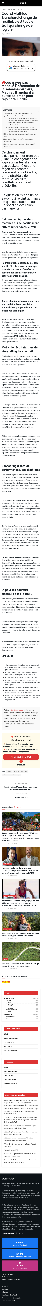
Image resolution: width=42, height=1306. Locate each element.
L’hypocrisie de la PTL (11, 1150)
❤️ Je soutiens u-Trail (21, 757)
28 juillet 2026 (6, 34)
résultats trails (9, 896)
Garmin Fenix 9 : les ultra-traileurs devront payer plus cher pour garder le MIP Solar (20, 1127)
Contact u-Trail (7, 1274)
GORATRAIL (10, 1004)
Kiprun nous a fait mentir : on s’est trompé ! (21, 677)
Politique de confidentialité (11, 1298)
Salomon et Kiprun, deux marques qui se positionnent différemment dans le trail (18, 114)
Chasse (10, 1005)
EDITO (5, 959)
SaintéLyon (8, 1046)
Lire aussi (7, 147)
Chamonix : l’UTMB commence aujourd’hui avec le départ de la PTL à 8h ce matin (20, 1161)
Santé (9, 1011)
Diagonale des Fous (11, 1038)
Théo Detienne (9, 1075)
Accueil (4, 10)
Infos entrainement (11, 1009)
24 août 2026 (13, 843)
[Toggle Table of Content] (35, 110)
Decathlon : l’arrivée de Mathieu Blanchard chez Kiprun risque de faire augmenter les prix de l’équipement (22, 697)
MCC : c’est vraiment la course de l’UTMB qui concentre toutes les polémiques (20, 964)
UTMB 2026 (6, 982)
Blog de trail (11, 10)
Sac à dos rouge (17, 710)
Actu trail (5, 1286)
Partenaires (6, 1277)
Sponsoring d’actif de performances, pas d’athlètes (18, 140)
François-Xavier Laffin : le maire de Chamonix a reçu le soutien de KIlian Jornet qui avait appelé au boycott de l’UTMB (20, 870)
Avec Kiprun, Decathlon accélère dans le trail (21, 687)
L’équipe (5, 1292)
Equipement (8, 1014)
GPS (7, 1018)
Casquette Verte (10, 1080)
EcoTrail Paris (9, 1042)
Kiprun (9, 772)
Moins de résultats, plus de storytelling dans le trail (20, 135)
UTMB (6, 1034)
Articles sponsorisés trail (11, 1279)
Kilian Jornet (8, 1067)
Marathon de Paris (10, 1050)
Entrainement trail (8, 1301)
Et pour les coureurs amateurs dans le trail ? (19, 144)
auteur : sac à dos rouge (11, 775)
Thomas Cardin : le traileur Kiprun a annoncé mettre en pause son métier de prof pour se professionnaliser (22, 667)
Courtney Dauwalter (11, 1084)
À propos (5, 1289)
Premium (10, 1008)
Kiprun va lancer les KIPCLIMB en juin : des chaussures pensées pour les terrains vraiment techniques (22, 682)
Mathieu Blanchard (20, 772)
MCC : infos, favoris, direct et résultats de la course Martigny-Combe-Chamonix (20, 934)
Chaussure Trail (10, 1016)
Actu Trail (19, 10)
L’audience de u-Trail (9, 1295)
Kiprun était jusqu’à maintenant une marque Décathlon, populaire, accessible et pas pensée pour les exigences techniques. (22, 129)
